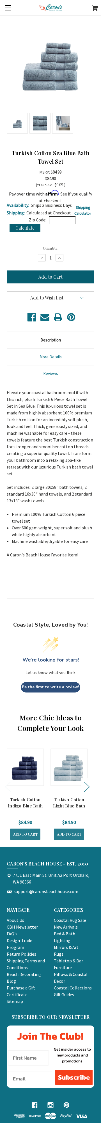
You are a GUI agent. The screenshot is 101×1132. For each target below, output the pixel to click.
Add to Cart (25, 834)
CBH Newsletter (22, 927)
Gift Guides (64, 994)
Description (50, 340)
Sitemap (15, 1001)
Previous (7, 786)
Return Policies (21, 954)
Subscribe (74, 1077)
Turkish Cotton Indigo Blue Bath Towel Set (25, 806)
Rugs (58, 954)
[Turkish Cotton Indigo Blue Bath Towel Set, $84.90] (25, 767)
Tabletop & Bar (68, 961)
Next (86, 786)
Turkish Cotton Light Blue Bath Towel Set (69, 806)
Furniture (63, 967)
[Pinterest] (71, 317)
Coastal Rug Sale (70, 920)
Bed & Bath (64, 933)
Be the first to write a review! (50, 687)
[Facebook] (31, 317)
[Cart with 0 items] (95, 9)
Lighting (62, 940)
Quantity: (50, 248)
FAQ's (12, 933)
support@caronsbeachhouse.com (46, 891)
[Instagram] (50, 1105)
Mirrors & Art (66, 947)
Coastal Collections (73, 988)
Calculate (25, 228)
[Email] (44, 317)
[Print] (58, 317)
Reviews (50, 373)
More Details (51, 356)
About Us (15, 920)
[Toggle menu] (7, 7)
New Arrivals (66, 927)
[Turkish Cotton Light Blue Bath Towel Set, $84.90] (69, 767)
